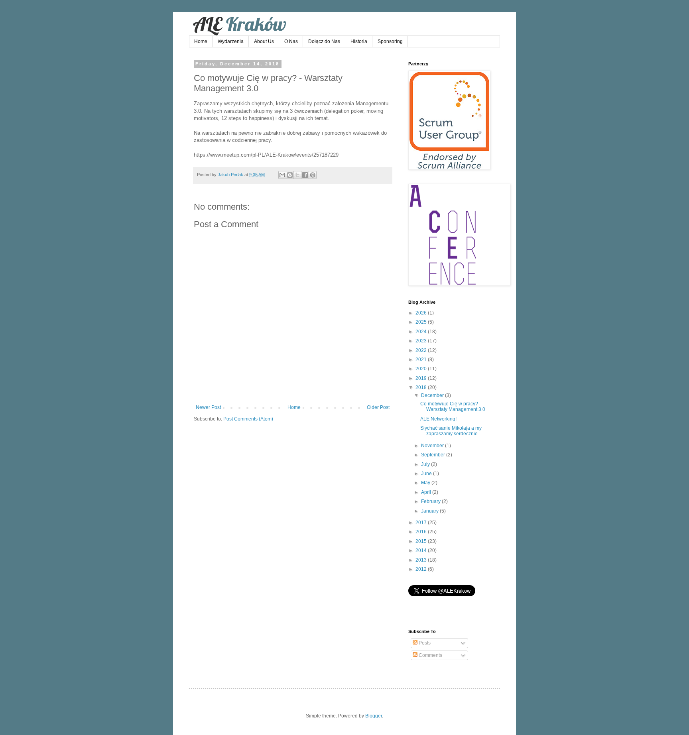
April (426, 492)
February (431, 501)
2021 (421, 359)
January (430, 511)
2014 (421, 550)
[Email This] (282, 175)
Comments (429, 655)
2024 (421, 331)
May (426, 482)
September (433, 455)
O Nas (291, 41)
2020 (421, 368)
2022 (421, 350)
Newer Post (208, 407)
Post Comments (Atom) (248, 419)
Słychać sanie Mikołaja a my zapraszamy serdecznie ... (451, 430)
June (427, 473)
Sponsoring (390, 41)
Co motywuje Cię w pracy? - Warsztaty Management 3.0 (452, 406)
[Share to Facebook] (305, 175)
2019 (421, 378)
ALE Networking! (438, 419)
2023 (421, 341)
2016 (421, 532)
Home (200, 41)
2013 (421, 560)
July (426, 464)
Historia (358, 41)
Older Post (378, 407)
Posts (424, 643)
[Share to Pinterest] (313, 175)
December (433, 395)
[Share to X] (297, 175)
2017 (421, 522)
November (433, 445)
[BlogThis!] (290, 175)
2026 (421, 313)
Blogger (373, 716)
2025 (421, 322)
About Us (264, 41)
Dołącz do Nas (324, 41)
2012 (421, 569)
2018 (421, 387)
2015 (421, 541)
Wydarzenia (231, 41)
